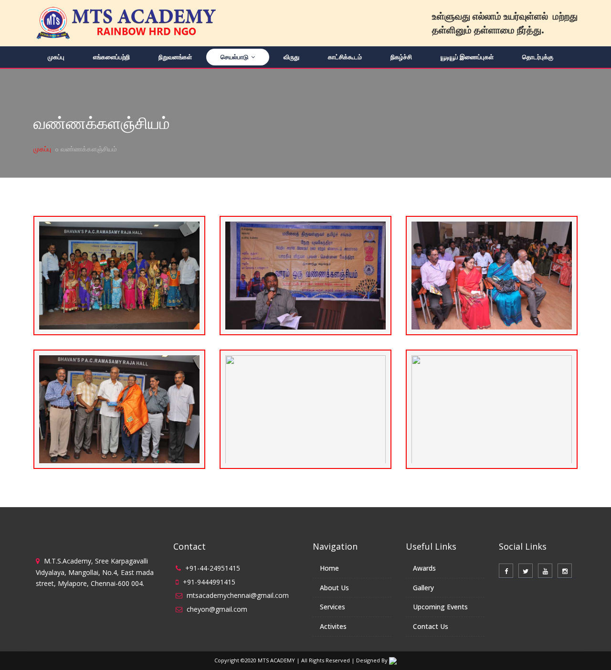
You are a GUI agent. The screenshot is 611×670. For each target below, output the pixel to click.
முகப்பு (56, 57)
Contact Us (430, 626)
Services (332, 606)
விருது (291, 57)
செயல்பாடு (235, 57)
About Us (334, 587)
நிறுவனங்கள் (175, 57)
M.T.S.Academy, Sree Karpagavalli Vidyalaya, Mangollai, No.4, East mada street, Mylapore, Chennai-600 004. (95, 572)
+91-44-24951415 (212, 568)
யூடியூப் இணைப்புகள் (467, 57)
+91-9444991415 (209, 581)
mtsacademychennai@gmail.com (238, 595)
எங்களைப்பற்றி (111, 57)
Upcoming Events (440, 606)
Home (329, 568)
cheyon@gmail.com (217, 609)
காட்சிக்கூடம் (345, 57)
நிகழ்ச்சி (401, 57)
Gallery (423, 587)
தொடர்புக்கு (537, 57)
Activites (333, 626)
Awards (424, 568)
